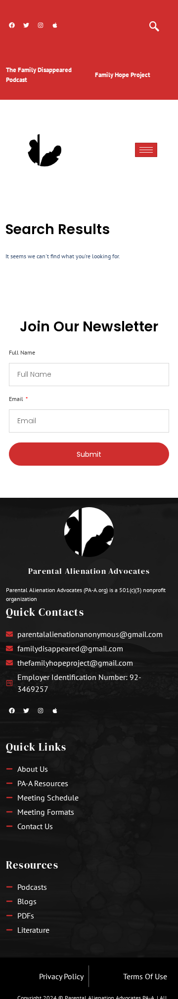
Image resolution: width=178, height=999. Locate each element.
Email (17, 399)
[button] (154, 22)
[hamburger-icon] (146, 150)
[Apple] (55, 25)
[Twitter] (26, 25)
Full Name (22, 353)
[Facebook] (12, 25)
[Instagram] (40, 25)
